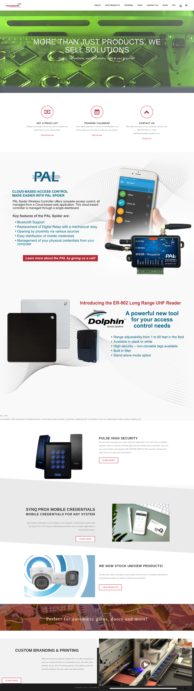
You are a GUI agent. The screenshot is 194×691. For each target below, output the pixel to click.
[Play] (102, 688)
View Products (110, 587)
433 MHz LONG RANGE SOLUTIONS (97, 614)
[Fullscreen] (190, 688)
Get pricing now (47, 135)
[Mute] (185, 688)
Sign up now (97, 135)
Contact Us (146, 138)
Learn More (108, 460)
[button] (145, 665)
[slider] (143, 688)
